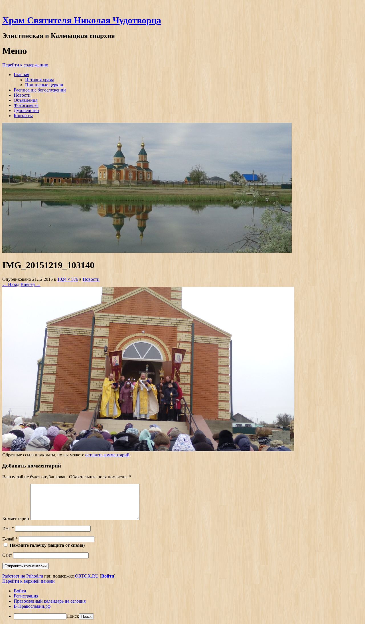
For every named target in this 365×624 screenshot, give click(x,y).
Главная (21, 74)
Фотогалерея (26, 105)
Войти (107, 576)
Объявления (25, 100)
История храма (39, 79)
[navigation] (182, 603)
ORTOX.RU (87, 576)
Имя (8, 528)
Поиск (72, 616)
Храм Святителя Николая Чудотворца (81, 20)
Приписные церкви (44, 84)
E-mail (10, 538)
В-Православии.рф (32, 606)
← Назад (10, 284)
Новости (22, 95)
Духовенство (26, 110)
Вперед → (30, 284)
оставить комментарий (107, 454)
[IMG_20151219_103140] (148, 449)
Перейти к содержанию (25, 64)
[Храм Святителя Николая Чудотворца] (147, 251)
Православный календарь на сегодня (50, 601)
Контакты (23, 115)
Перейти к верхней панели (28, 581)
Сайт (7, 555)
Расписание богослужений (40, 90)
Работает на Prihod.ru (22, 576)
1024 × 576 (67, 279)
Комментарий (15, 518)
